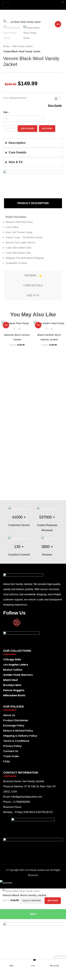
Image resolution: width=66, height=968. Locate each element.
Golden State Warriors (18, 675)
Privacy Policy (12, 746)
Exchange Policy (13, 725)
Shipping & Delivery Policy (20, 736)
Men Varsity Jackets (22, 46)
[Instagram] (17, 623)
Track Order (11, 756)
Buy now (47, 128)
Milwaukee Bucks (14, 695)
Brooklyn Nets (12, 685)
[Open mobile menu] (6, 5)
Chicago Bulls (12, 659)
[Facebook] (7, 623)
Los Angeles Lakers (15, 664)
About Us (9, 715)
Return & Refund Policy (18, 730)
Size (5, 112)
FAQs (6, 761)
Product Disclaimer (15, 720)
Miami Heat (10, 680)
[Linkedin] (36, 623)
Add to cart (27, 128)
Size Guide (55, 105)
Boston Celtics (12, 670)
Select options (32, 900)
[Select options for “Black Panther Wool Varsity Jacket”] (49, 326)
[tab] (33, 203)
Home (6, 46)
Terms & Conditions (16, 741)
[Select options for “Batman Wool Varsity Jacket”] (17, 326)
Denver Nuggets (13, 690)
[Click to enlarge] (9, 19)
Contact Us (10, 751)
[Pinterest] (26, 623)
